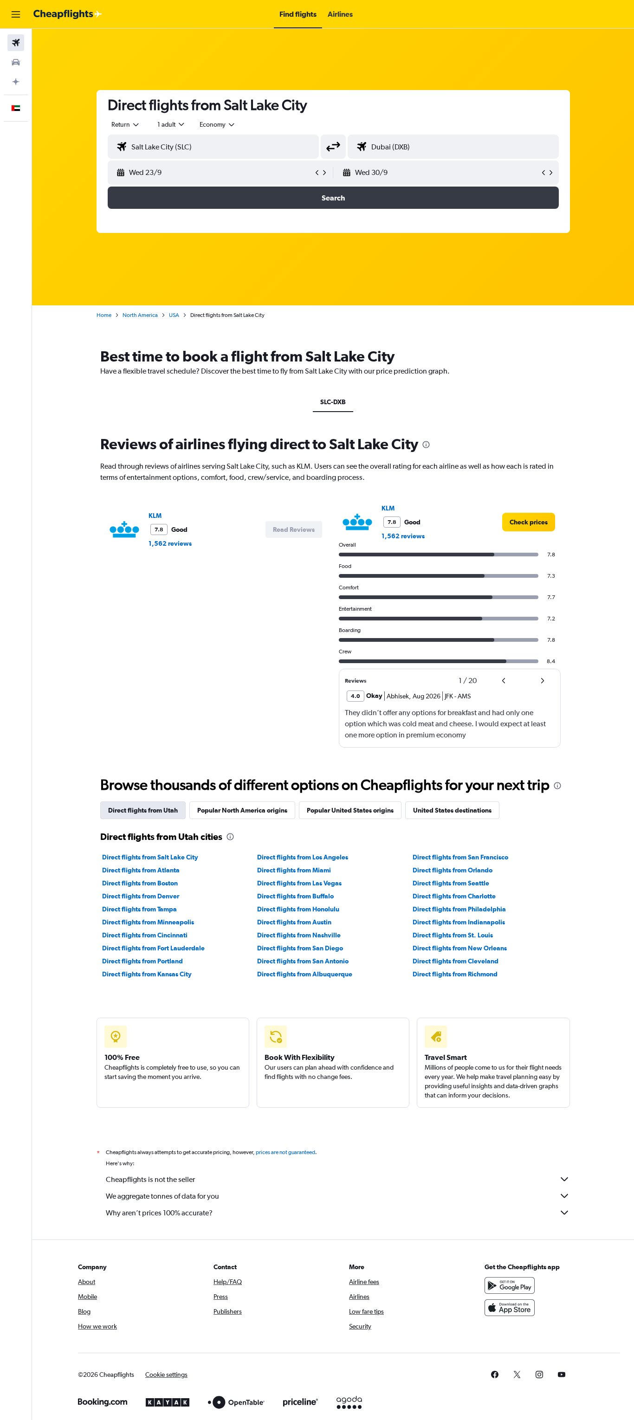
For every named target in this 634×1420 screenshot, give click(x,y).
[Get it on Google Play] (510, 1285)
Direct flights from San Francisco (460, 857)
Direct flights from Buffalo (295, 896)
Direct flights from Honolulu (298, 909)
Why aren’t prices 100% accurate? (159, 1212)
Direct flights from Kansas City (147, 974)
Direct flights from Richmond (455, 974)
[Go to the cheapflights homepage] (67, 14)
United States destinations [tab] (452, 810)
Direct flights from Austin (294, 922)
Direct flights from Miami (294, 870)
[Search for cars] (16, 62)
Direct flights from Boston (140, 883)
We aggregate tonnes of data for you (162, 1196)
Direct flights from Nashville (299, 935)
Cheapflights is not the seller (150, 1179)
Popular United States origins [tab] (350, 810)
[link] (528, 522)
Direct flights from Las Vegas (299, 883)
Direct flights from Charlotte (454, 896)
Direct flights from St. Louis (453, 935)
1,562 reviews (170, 543)
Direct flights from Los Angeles (302, 857)
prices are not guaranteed (285, 1152)
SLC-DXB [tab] (333, 402)
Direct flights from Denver (140, 896)
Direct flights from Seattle (451, 883)
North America (140, 315)
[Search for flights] (16, 42)
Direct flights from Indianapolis (459, 922)
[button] (16, 14)
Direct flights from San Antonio (303, 961)
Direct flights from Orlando (452, 870)
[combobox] (126, 124)
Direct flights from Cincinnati (145, 935)
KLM (155, 515)
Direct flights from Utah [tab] (143, 810)
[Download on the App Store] (510, 1307)
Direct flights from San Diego (300, 948)
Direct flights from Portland (142, 961)
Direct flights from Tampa (139, 909)
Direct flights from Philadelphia (459, 909)
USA (174, 315)
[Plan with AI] (16, 81)
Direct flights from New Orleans (460, 948)
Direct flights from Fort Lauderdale (153, 948)
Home (104, 315)
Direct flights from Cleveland (455, 961)
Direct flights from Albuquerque (304, 974)
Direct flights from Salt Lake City (150, 857)
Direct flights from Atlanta (141, 870)
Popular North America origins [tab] (242, 810)
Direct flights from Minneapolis (148, 922)
